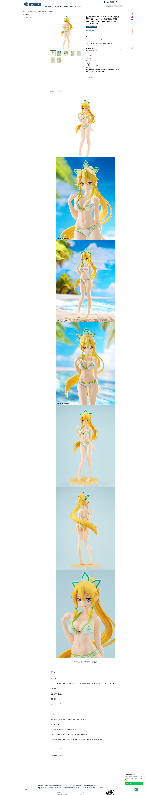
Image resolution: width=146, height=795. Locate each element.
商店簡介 (59, 792)
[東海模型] (32, 4)
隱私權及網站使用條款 (62, 794)
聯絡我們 (82, 794)
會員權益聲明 (83, 792)
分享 (89, 82)
